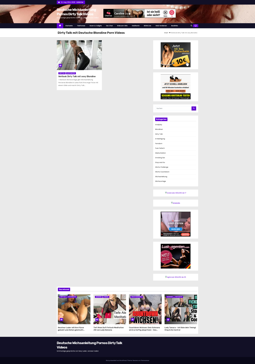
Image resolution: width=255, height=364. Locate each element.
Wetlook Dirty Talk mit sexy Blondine (77, 76)
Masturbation (71, 73)
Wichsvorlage (160, 181)
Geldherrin (136, 26)
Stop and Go (160, 162)
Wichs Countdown (162, 172)
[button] (191, 25)
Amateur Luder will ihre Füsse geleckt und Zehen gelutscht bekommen (71, 329)
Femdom (158, 143)
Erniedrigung (160, 139)
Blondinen (159, 129)
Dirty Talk (62, 73)
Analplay (158, 124)
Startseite (69, 26)
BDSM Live (147, 26)
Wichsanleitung (161, 176)
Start (166, 33)
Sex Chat (109, 26)
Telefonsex (81, 26)
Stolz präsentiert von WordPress (116, 360)
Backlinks (174, 26)
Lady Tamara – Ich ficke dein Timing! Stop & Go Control (180, 328)
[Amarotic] (175, 203)
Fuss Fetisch (160, 148)
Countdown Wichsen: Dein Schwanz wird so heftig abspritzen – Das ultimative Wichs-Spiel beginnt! (144, 329)
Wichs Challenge (161, 167)
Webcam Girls (122, 26)
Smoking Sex (160, 158)
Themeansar (145, 360)
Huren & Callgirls (96, 26)
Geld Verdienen (161, 26)
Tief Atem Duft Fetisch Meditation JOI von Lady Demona (108, 328)
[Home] (60, 25)
